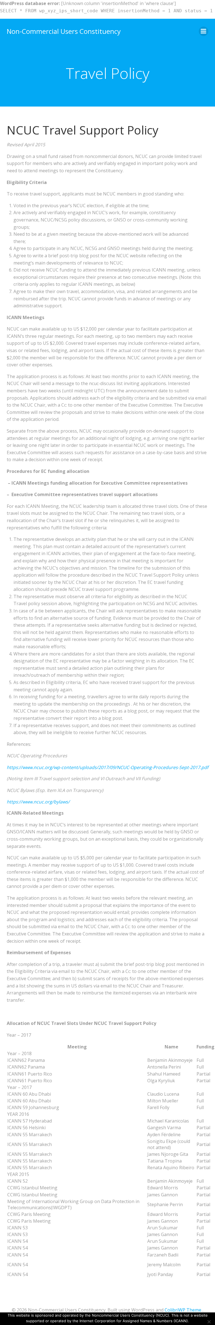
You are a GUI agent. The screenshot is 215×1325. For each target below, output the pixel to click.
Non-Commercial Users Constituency (64, 31)
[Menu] (203, 31)
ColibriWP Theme (183, 1310)
